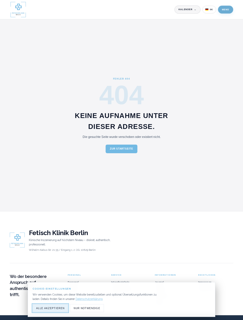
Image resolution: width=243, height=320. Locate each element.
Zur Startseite (121, 148)
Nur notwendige (87, 308)
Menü (225, 9)
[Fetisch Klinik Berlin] (18, 9)
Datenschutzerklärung (89, 298)
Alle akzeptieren (50, 308)
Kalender (188, 9)
